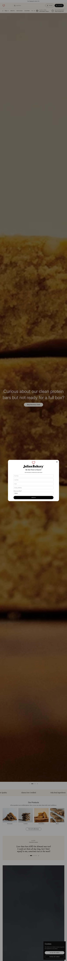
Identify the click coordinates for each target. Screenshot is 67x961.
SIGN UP (33, 497)
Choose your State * (18, 491)
